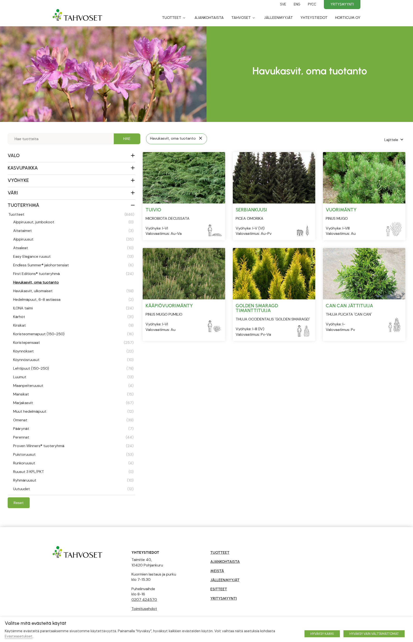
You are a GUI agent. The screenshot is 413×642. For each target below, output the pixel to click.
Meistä (217, 571)
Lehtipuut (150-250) (73, 368)
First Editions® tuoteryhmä (73, 273)
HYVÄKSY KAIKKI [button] (322, 634)
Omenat (73, 420)
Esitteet (218, 589)
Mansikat (73, 394)
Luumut (73, 376)
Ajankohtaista (209, 17)
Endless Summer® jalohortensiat (73, 265)
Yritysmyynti (342, 4)
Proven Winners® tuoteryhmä (73, 445)
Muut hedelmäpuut (73, 411)
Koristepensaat (73, 342)
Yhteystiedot (313, 17)
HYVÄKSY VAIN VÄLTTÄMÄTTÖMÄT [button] (374, 634)
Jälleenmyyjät (278, 17)
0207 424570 (144, 599)
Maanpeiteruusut (73, 385)
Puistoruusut (73, 454)
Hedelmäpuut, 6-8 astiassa (73, 299)
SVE (283, 4)
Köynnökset (73, 351)
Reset (19, 502)
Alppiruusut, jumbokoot (73, 222)
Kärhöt (73, 316)
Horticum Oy (347, 17)
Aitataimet (73, 230)
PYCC (312, 4)
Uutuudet (73, 488)
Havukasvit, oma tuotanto (36, 282)
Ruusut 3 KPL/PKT (73, 471)
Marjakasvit (73, 402)
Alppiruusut (73, 239)
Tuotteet (171, 17)
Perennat (73, 437)
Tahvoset (241, 17)
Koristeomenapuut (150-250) (73, 333)
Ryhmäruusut (73, 480)
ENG (297, 4)
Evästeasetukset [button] (19, 636)
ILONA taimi (73, 308)
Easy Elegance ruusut (73, 256)
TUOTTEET (219, 552)
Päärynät (73, 428)
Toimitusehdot (144, 608)
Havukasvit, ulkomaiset (73, 290)
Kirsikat (73, 325)
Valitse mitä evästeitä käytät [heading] (35, 623)
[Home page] (77, 17)
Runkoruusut (73, 463)
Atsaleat (73, 247)
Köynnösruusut (73, 359)
